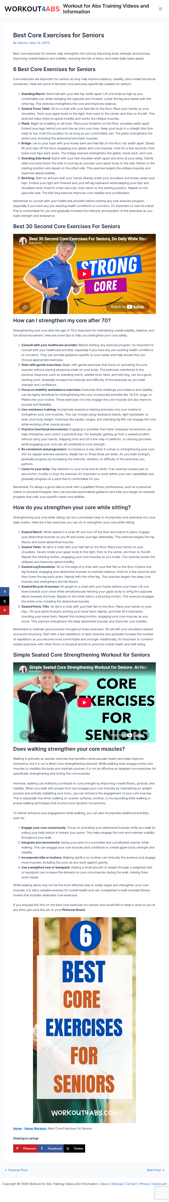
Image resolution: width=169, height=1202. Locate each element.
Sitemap (117, 1184)
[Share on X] (4, 601)
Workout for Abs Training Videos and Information (106, 9)
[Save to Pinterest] (4, 610)
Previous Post (16, 1170)
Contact (131, 1184)
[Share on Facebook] (4, 591)
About (104, 1184)
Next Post (155, 1170)
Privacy (145, 1184)
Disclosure (159, 1184)
